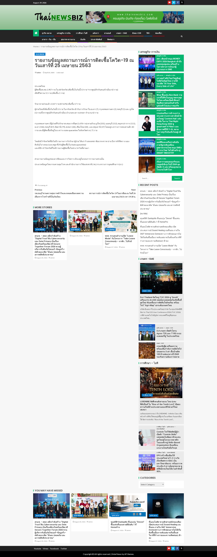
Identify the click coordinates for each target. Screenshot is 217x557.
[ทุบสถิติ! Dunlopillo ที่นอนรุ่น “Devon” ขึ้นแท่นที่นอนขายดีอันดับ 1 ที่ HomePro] (127, 505)
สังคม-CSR (136, 33)
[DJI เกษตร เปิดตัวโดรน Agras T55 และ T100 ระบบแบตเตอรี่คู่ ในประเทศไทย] (147, 332)
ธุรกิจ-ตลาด (46, 33)
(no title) (143, 213)
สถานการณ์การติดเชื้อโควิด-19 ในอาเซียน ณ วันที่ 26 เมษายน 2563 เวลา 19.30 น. (112, 193)
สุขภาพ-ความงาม (68, 39)
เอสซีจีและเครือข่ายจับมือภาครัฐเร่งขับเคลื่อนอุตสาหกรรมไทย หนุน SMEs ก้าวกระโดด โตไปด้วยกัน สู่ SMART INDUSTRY (169, 147)
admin (39, 73)
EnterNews (116, 554)
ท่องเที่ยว (158, 33)
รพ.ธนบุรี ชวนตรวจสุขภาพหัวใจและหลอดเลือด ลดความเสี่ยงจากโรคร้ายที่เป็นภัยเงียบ (59, 193)
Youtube (37, 548)
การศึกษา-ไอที (81, 33)
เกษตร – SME (121, 33)
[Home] (36, 33)
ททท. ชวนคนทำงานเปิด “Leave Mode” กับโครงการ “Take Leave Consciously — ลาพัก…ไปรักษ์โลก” (161, 249)
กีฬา (148, 33)
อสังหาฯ (96, 33)
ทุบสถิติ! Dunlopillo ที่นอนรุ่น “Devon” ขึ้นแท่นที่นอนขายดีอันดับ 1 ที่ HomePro (127, 525)
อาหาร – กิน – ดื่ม (49, 39)
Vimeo (45, 548)
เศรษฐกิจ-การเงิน (64, 33)
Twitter (63, 548)
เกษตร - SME (147, 291)
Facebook (54, 548)
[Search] (181, 36)
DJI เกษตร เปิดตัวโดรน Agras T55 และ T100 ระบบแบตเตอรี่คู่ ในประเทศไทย (169, 333)
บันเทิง (82, 39)
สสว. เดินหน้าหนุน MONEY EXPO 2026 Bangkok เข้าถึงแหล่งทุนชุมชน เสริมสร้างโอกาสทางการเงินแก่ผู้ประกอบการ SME (169, 64)
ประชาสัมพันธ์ (96, 39)
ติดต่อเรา (110, 39)
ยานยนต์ (107, 33)
